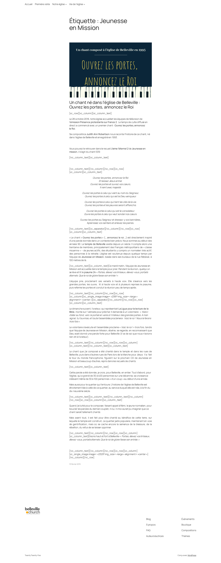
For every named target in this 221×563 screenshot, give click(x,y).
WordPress (192, 555)
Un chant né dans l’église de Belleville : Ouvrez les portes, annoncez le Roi (104, 104)
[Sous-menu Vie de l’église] (84, 4)
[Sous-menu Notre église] (66, 4)
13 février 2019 (75, 464)
